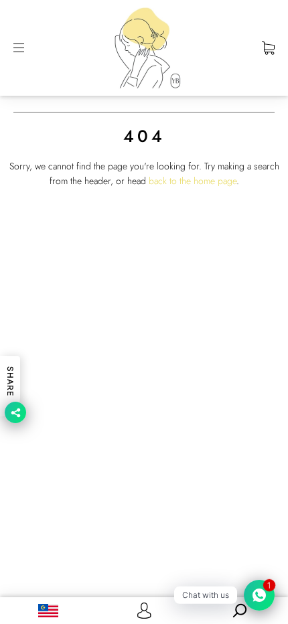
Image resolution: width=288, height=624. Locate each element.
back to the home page (192, 180)
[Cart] (268, 47)
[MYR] (48, 611)
